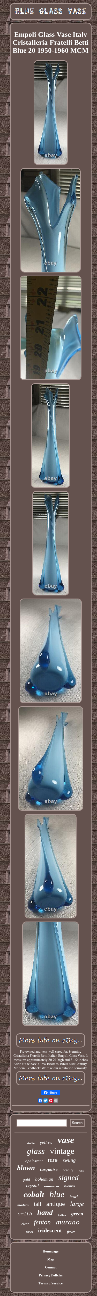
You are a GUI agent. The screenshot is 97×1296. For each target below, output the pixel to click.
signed (68, 1177)
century (68, 1170)
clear (25, 1224)
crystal (32, 1185)
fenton (42, 1222)
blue (56, 1194)
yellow (46, 1142)
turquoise (49, 1169)
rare (53, 1160)
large (77, 1203)
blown (26, 1168)
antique (55, 1203)
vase (66, 1140)
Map (50, 1259)
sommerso (51, 1186)
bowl (74, 1197)
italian (62, 1215)
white (81, 1170)
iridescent (50, 1230)
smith (25, 1214)
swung (69, 1160)
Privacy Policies (51, 1275)
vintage (62, 1151)
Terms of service (51, 1283)
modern (23, 1205)
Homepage (50, 1251)
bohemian (44, 1179)
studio (31, 1143)
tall (37, 1204)
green (77, 1213)
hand (45, 1212)
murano (68, 1222)
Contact (50, 1267)
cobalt (34, 1194)
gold (26, 1179)
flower (71, 1232)
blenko (69, 1186)
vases (29, 1232)
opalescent (34, 1161)
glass (36, 1151)
